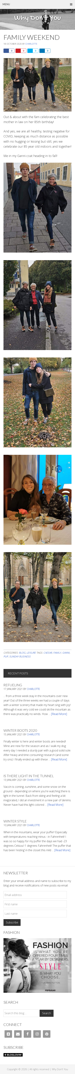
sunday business (20, 656)
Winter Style (15, 821)
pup (5, 656)
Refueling (12, 685)
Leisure (31, 652)
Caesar (47, 652)
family (57, 652)
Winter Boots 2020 (20, 730)
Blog (22, 652)
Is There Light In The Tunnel (28, 776)
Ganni (66, 652)
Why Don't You (37, 18)
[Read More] (59, 714)
